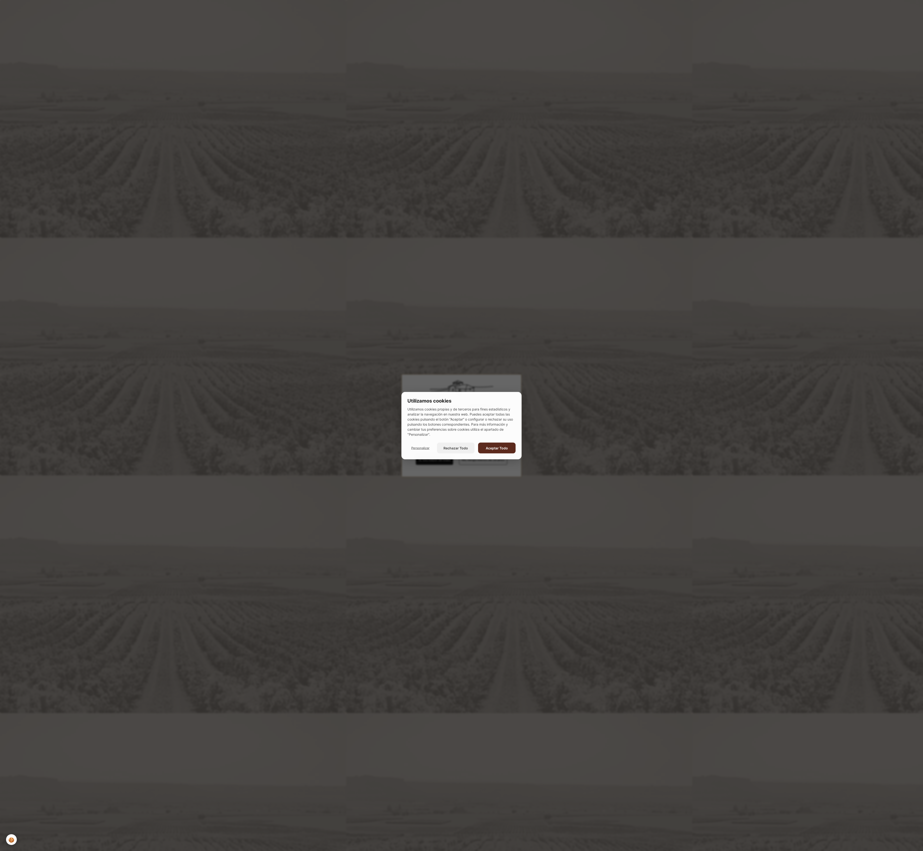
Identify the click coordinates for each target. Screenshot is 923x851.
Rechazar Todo (455, 448)
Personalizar (420, 448)
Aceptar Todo (497, 448)
